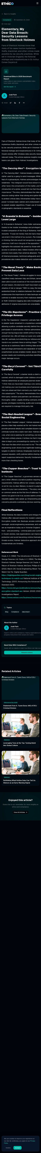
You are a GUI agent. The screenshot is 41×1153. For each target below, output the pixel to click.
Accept (17, 1148)
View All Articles (19, 812)
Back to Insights (10, 14)
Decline (8, 1148)
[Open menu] (37, 3)
